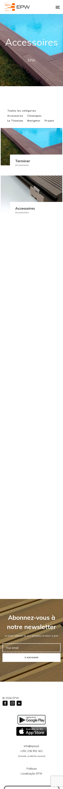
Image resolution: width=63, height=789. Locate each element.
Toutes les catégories (21, 110)
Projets (49, 120)
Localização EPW (31, 773)
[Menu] (55, 7)
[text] (31, 635)
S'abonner (31, 657)
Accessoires (15, 115)
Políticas (31, 768)
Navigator (33, 120)
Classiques (34, 115)
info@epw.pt (31, 746)
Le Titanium (15, 120)
